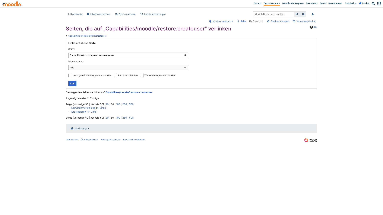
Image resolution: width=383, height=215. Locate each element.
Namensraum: (76, 61)
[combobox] (128, 55)
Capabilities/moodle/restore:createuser (87, 35)
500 (131, 104)
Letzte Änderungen (155, 14)
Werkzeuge (81, 128)
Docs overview (127, 14)
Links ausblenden (128, 75)
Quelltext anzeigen (280, 21)
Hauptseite (76, 14)
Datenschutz (72, 139)
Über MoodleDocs (89, 139)
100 (118, 104)
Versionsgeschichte (306, 21)
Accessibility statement (134, 139)
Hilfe (315, 27)
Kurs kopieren (78, 111)
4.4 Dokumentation (221, 21)
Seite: (71, 48)
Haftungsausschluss (110, 139)
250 (124, 104)
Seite (243, 21)
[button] (379, 4)
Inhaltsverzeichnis (100, 14)
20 (107, 104)
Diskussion (258, 21)
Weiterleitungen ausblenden (159, 75)
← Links (101, 107)
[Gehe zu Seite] (297, 14)
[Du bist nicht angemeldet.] (313, 14)
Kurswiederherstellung (82, 107)
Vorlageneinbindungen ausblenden (92, 75)
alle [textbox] (72, 67)
